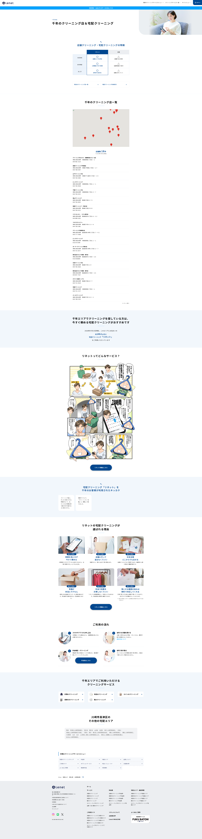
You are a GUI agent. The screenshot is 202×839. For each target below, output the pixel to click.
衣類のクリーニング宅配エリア (139, 793)
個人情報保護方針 (56, 792)
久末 (73, 734)
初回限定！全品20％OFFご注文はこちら (101, 8)
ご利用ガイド (63, 763)
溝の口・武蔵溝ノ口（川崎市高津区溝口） (112, 734)
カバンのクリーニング (131, 694)
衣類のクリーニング (71, 694)
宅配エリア (105, 759)
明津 (67, 730)
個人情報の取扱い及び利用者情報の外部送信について (64, 794)
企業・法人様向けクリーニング (95, 805)
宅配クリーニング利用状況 (109, 84)
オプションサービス (86, 763)
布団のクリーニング (100, 694)
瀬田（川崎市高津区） (128, 732)
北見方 (101, 730)
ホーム (59, 777)
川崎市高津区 (77, 777)
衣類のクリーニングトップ (67, 759)
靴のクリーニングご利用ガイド (95, 823)
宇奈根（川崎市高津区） (76, 730)
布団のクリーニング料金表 (116, 798)
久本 (77, 734)
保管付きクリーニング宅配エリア (140, 796)
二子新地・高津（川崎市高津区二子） (90, 734)
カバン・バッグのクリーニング (95, 803)
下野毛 (85, 732)
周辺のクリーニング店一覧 (81, 84)
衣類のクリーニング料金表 (116, 793)
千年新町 (68, 734)
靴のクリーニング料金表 (115, 801)
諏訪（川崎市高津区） (115, 732)
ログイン (198, 2)
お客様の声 (126, 763)
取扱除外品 (84, 768)
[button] (117, 126)
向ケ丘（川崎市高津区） (72, 737)
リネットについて (114, 812)
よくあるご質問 (64, 768)
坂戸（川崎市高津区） (110, 730)
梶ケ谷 (86, 730)
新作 (90, 732)
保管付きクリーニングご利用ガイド (96, 818)
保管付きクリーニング (71, 700)
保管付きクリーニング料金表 (116, 796)
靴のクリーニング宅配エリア (138, 801)
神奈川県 (71, 777)
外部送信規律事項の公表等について (60, 797)
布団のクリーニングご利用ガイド (96, 820)
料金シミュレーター (107, 763)
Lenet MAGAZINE (114, 819)
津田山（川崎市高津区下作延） (74, 732)
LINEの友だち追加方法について (59, 804)
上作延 (96, 730)
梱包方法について (121, 639)
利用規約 (104, 768)
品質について (127, 759)
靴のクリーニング (100, 700)
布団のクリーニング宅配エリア (139, 798)
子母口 (119, 730)
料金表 (83, 759)
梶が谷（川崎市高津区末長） (100, 732)
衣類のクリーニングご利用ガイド (96, 815)
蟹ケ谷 (91, 730)
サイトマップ (55, 809)
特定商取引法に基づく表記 (58, 799)
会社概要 (54, 806)
